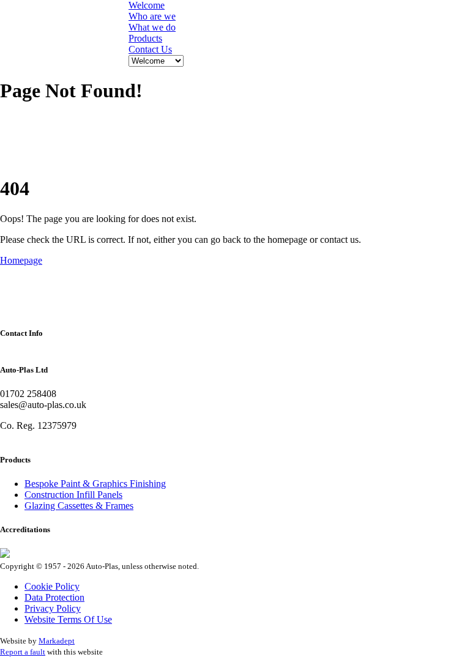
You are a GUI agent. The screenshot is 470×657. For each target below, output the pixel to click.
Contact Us (150, 49)
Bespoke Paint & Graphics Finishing (95, 483)
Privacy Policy (52, 608)
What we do (152, 27)
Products (145, 38)
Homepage (21, 260)
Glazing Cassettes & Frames (78, 505)
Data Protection (54, 597)
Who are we (152, 16)
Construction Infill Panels (73, 494)
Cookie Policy (52, 586)
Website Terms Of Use (68, 619)
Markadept (57, 640)
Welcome (147, 5)
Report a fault (22, 651)
